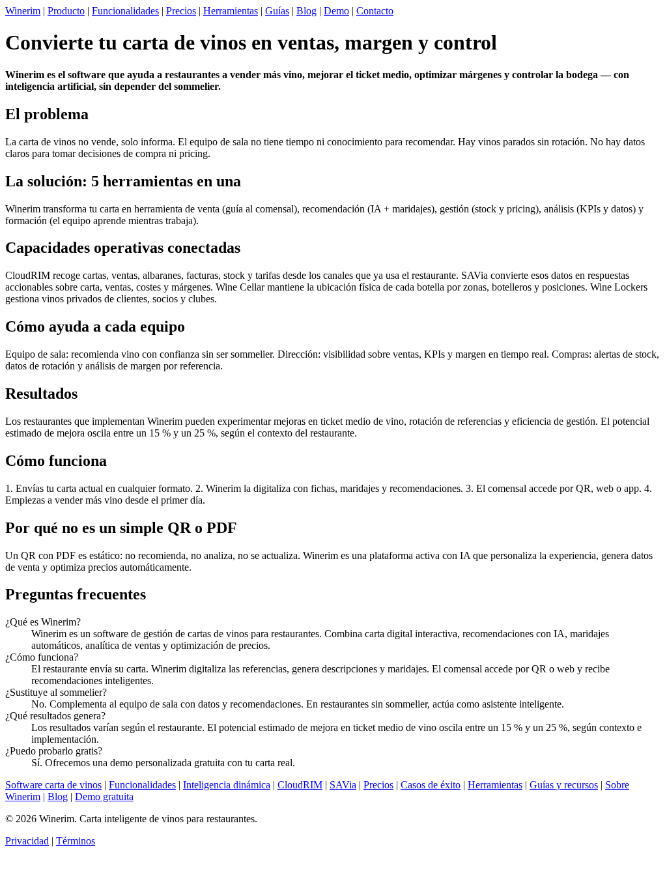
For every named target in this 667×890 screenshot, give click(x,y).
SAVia (343, 784)
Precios (181, 10)
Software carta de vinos (53, 784)
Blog (306, 10)
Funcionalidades (125, 10)
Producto (66, 10)
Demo (336, 10)
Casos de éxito (431, 784)
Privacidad (27, 840)
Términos (75, 840)
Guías (277, 10)
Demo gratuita (104, 796)
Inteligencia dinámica (226, 784)
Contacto (374, 10)
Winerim (22, 10)
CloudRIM (299, 784)
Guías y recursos (564, 784)
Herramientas (230, 10)
